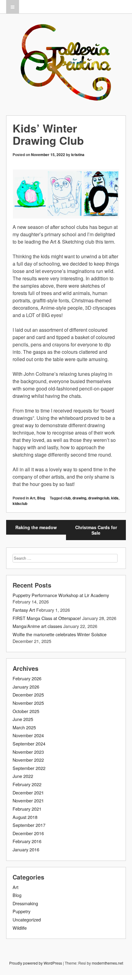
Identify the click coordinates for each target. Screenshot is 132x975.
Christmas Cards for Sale (96, 530)
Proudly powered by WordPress (35, 963)
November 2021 (28, 800)
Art (32, 498)
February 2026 (27, 678)
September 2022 (29, 768)
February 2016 (27, 841)
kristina (77, 154)
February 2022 (27, 784)
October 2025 (26, 711)
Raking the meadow (36, 527)
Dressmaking (25, 903)
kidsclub (20, 503)
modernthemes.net (107, 963)
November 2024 (28, 735)
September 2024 (29, 743)
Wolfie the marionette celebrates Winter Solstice (60, 634)
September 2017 (29, 825)
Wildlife (20, 928)
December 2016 (28, 833)
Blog (41, 498)
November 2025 (28, 703)
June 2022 (23, 776)
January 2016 (26, 849)
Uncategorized (27, 919)
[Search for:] (65, 558)
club (67, 498)
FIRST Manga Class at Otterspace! (47, 618)
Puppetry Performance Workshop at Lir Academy (61, 595)
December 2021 (28, 792)
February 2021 (27, 808)
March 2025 (24, 727)
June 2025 (23, 719)
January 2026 (26, 686)
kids (114, 498)
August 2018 (25, 817)
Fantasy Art (24, 610)
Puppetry (21, 911)
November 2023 (28, 752)
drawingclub (98, 498)
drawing (79, 498)
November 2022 (28, 759)
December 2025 (28, 694)
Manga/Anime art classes (37, 626)
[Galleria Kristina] (66, 94)
